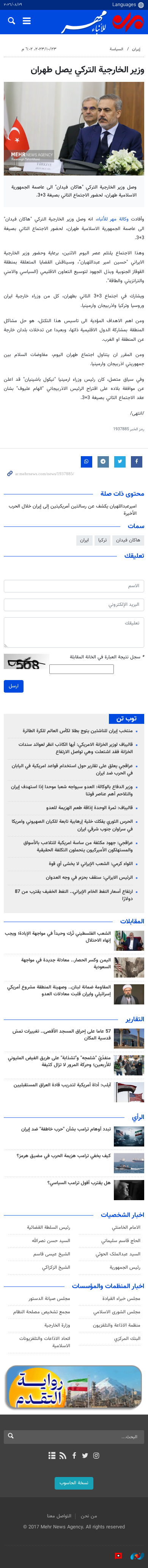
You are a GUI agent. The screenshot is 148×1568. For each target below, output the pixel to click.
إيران (136, 49)
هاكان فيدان (128, 540)
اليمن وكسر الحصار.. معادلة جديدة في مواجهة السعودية (66, 963)
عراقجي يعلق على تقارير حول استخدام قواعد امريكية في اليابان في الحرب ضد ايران (72, 769)
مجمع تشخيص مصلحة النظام (41, 1312)
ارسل (14, 686)
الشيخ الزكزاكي (56, 1267)
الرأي (138, 1118)
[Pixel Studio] (114, 1556)
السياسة (116, 49)
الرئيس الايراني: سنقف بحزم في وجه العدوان (89, 877)
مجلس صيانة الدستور (49, 1299)
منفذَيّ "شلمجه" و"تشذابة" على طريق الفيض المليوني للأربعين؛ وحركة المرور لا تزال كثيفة (59, 1061)
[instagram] (96, 1456)
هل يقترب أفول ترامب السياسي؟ (79, 1183)
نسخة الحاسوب (74, 1483)
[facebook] (74, 1456)
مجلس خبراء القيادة (121, 1299)
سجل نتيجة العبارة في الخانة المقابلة (107, 657)
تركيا (102, 540)
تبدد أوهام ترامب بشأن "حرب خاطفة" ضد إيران (66, 1129)
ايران (84, 540)
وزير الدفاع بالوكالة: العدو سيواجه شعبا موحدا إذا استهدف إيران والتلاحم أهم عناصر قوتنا (72, 790)
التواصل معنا (59, 1516)
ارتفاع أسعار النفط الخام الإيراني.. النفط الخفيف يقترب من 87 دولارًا (74, 895)
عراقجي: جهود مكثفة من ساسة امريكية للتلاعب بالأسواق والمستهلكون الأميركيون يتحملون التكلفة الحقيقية (78, 846)
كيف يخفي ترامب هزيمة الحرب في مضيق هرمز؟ (64, 1156)
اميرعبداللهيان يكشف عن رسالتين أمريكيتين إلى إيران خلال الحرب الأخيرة (73, 510)
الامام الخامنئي (126, 1227)
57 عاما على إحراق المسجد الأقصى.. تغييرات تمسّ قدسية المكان (62, 1035)
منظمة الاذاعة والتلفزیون (116, 1325)
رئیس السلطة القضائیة (48, 1227)
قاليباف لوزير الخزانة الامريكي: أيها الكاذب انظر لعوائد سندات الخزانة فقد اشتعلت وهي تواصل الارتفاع (76, 748)
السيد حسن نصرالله (51, 1241)
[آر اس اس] (63, 1456)
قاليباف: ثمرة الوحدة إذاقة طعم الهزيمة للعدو (89, 808)
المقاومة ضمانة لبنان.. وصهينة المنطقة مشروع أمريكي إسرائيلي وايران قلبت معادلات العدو (59, 991)
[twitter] (85, 1456)
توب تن (127, 719)
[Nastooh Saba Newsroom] (133, 1556)
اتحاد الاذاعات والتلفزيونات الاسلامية (44, 1342)
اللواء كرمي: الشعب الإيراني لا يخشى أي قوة (91, 864)
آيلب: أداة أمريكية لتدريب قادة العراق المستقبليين (62, 1085)
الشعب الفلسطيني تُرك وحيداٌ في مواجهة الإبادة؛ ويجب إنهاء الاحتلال (58, 937)
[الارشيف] (52, 1456)
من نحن (89, 1516)
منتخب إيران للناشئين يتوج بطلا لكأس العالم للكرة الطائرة (78, 731)
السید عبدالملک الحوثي (118, 1254)
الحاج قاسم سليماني (120, 1241)
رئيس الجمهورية (125, 1267)
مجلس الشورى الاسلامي (116, 1312)
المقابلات (132, 922)
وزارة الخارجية (57, 1325)
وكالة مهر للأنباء (113, 219)
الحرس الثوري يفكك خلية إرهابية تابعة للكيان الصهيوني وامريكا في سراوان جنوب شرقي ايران (72, 825)
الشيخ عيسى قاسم (51, 1254)
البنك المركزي (127, 1339)
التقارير (135, 1020)
